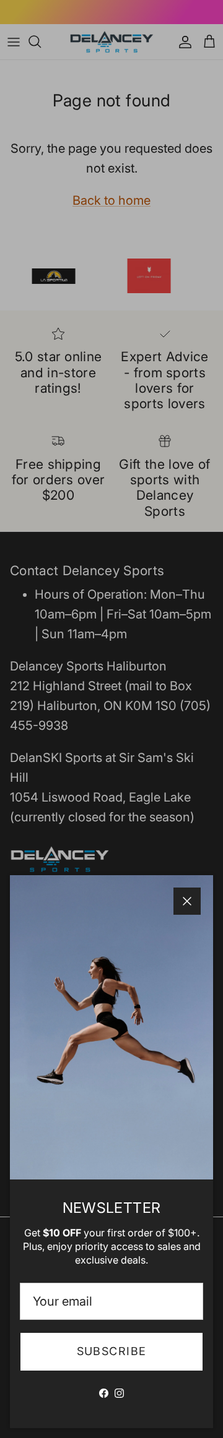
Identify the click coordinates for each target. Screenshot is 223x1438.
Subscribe (112, 1351)
